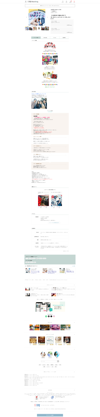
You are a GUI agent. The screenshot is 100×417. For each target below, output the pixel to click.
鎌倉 (39, 379)
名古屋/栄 (39, 380)
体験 (35, 262)
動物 (48, 364)
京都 (36, 381)
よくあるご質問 (56, 401)
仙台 (36, 374)
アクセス (54, 37)
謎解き (37, 258)
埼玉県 (34, 375)
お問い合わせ (62, 401)
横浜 (37, 379)
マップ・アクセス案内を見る (53, 222)
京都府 (34, 381)
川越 (37, 375)
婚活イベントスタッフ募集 (58, 299)
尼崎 (37, 384)
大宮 (36, 375)
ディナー (48, 366)
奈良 (36, 385)
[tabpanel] (37, 17)
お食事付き (27, 262)
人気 (52, 366)
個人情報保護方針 (50, 401)
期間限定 (52, 364)
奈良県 (34, 385)
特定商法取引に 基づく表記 (42, 401)
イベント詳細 (36, 37)
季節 (60, 364)
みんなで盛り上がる (32, 258)
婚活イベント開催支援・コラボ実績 (42, 299)
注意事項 (64, 37)
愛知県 (34, 380)
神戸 (36, 384)
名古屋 (36, 380)
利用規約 (36, 401)
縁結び (56, 364)
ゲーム (27, 258)
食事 (39, 364)
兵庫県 (34, 384)
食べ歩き (40, 258)
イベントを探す (51, 415)
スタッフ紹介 (51, 299)
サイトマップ (67, 401)
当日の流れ (45, 37)
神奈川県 (34, 379)
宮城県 (34, 374)
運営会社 (32, 401)
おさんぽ (44, 258)
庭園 (44, 366)
